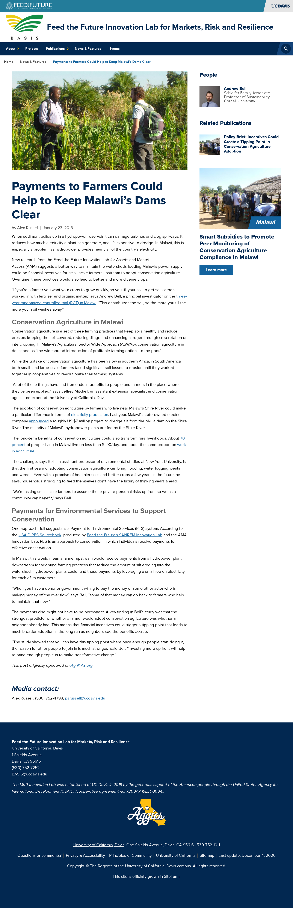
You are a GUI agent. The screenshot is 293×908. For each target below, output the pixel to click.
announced (39, 421)
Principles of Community (130, 855)
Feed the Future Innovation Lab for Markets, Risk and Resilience (160, 27)
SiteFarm (172, 876)
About (10, 48)
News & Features (88, 48)
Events (114, 48)
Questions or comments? (39, 855)
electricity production (89, 414)
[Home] (24, 27)
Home (9, 61)
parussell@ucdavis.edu (85, 698)
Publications (55, 48)
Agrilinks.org (82, 665)
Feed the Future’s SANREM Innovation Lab (124, 535)
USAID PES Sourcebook (40, 535)
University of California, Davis (98, 845)
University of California (175, 855)
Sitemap (207, 855)
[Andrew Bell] (209, 96)
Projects (31, 48)
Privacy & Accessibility (85, 855)
